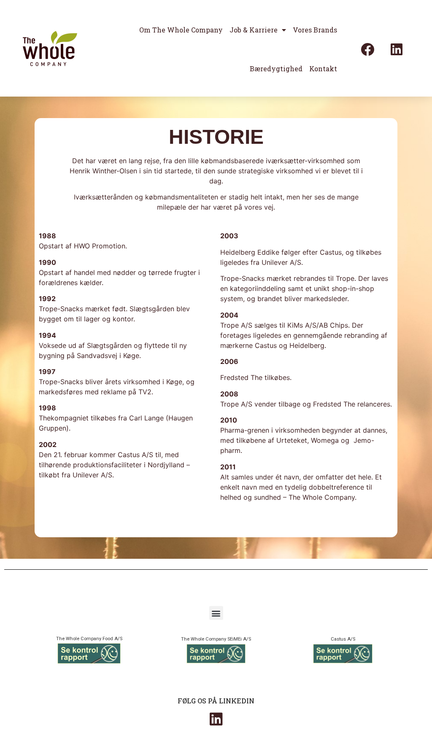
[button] (216, 613)
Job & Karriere (254, 29)
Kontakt (323, 68)
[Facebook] (367, 49)
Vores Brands (315, 29)
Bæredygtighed (276, 68)
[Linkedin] (396, 49)
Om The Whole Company (181, 29)
